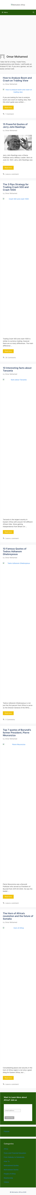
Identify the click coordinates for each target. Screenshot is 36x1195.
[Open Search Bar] (33, 12)
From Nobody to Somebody (14, 1157)
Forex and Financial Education (15, 1153)
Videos (6, 1182)
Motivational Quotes (11, 1165)
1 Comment (9, 114)
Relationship (8, 1178)
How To (7, 1161)
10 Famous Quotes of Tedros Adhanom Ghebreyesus (14, 551)
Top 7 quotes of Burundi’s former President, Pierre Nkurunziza (17, 733)
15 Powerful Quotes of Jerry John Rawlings (15, 125)
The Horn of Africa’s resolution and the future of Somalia (18, 916)
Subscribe (8, 1106)
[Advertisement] (18, 33)
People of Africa (10, 1174)
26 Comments (10, 358)
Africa (6, 1149)
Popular (6, 1131)
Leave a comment (12, 174)
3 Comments (10, 719)
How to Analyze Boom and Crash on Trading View (17, 79)
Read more (8, 107)
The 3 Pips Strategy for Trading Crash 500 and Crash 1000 (16, 187)
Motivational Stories (11, 1170)
